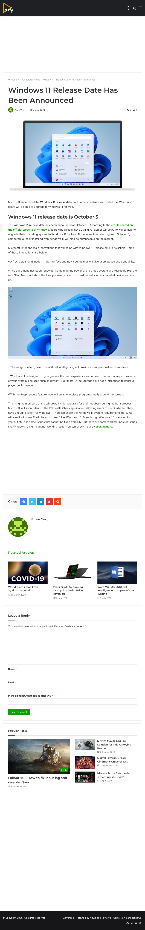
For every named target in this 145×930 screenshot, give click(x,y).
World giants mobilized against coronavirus (23, 588)
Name (12, 669)
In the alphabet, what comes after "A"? (30, 695)
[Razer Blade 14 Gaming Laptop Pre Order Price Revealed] (72, 573)
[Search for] (134, 9)
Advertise (68, 917)
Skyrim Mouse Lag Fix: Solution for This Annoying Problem (114, 744)
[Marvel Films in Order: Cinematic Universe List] (85, 762)
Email (12, 682)
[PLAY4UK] (11, 7)
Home (14, 79)
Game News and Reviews (127, 917)
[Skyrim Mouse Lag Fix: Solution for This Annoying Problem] (85, 744)
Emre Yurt (19, 110)
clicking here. (104, 426)
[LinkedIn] (40, 501)
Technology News (30, 79)
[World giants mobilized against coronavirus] (28, 573)
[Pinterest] (49, 501)
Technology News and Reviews (93, 917)
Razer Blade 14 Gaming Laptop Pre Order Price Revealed (68, 590)
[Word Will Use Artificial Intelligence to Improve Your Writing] (117, 573)
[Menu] (140, 9)
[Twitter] (32, 501)
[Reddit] (57, 501)
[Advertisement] (72, 44)
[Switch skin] (128, 9)
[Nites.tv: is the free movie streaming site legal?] (85, 777)
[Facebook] (23, 501)
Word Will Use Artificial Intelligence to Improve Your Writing (115, 590)
